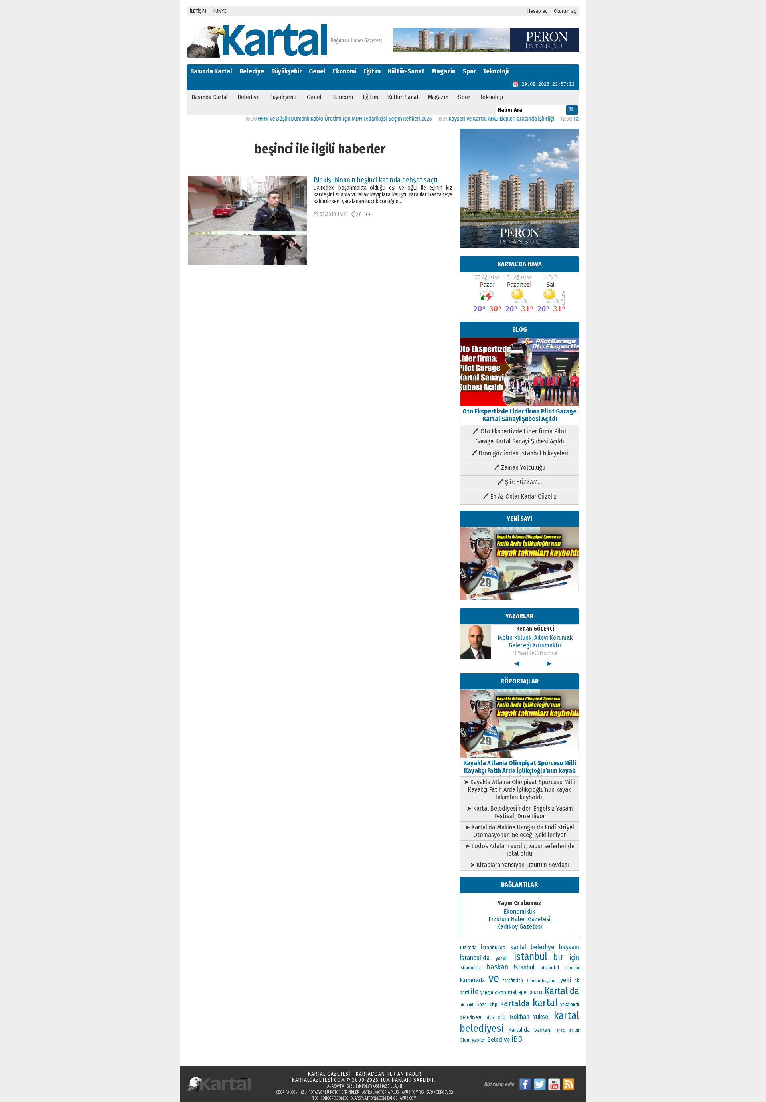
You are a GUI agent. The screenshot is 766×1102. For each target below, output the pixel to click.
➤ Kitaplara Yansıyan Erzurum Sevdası (519, 865)
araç (560, 1030)
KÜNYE (220, 11)
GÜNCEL (535, 992)
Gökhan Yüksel (529, 1017)
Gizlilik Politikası (363, 1086)
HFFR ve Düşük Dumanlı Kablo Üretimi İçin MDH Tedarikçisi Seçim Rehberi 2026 (322, 118)
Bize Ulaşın (392, 1086)
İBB (516, 1039)
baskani (542, 1030)
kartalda (515, 1003)
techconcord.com (328, 1098)
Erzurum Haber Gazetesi (520, 919)
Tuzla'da (468, 947)
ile (475, 991)
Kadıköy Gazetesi (519, 926)
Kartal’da (562, 991)
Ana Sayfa (335, 1086)
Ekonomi (344, 71)
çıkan (500, 992)
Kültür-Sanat (406, 71)
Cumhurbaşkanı (542, 980)
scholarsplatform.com (365, 1098)
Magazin (444, 71)
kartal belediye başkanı (545, 947)
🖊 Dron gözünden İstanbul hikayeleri (519, 453)
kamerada (472, 980)
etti (501, 1017)
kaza (482, 1004)
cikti (471, 1004)
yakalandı (569, 1004)
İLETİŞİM (198, 11)
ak (462, 1004)
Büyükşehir (286, 71)
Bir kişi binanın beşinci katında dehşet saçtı (376, 180)
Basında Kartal (211, 71)
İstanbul (524, 967)
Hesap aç (537, 11)
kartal (545, 1003)
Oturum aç (565, 11)
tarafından (513, 980)
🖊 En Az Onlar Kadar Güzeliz (520, 496)
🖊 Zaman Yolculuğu (519, 467)
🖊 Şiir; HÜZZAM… (520, 482)
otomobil (549, 968)
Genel (317, 71)
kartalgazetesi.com (318, 1080)
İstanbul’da (493, 947)
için (574, 957)
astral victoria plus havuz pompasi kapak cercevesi (407, 1092)
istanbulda (470, 968)
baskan (497, 967)
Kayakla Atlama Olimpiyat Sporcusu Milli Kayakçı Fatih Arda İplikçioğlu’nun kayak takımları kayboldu (519, 770)
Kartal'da (519, 1029)
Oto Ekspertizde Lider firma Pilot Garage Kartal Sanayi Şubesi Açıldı (519, 415)
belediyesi (470, 1017)
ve (493, 978)
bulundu (571, 968)
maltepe (517, 992)
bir (558, 957)
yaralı (502, 958)
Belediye (251, 71)
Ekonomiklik (519, 911)
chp (494, 1004)
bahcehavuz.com (402, 1098)
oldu (489, 1017)
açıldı (574, 1030)
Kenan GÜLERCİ (535, 628)
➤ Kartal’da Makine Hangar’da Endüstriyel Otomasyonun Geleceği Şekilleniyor (519, 831)
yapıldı (479, 1040)
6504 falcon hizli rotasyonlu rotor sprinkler (317, 1092)
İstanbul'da (475, 958)
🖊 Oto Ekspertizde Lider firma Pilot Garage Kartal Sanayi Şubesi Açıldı (520, 436)
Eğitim (372, 71)
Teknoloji (496, 71)
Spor (469, 71)
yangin (486, 992)
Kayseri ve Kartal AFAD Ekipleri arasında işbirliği (478, 118)
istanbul (530, 957)
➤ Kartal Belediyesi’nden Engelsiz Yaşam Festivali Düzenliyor (519, 812)
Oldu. (465, 1040)
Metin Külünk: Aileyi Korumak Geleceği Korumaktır (535, 641)
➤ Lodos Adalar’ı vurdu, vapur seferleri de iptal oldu (519, 849)
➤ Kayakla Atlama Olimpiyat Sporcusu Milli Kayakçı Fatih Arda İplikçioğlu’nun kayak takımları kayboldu (519, 789)
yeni (565, 980)
